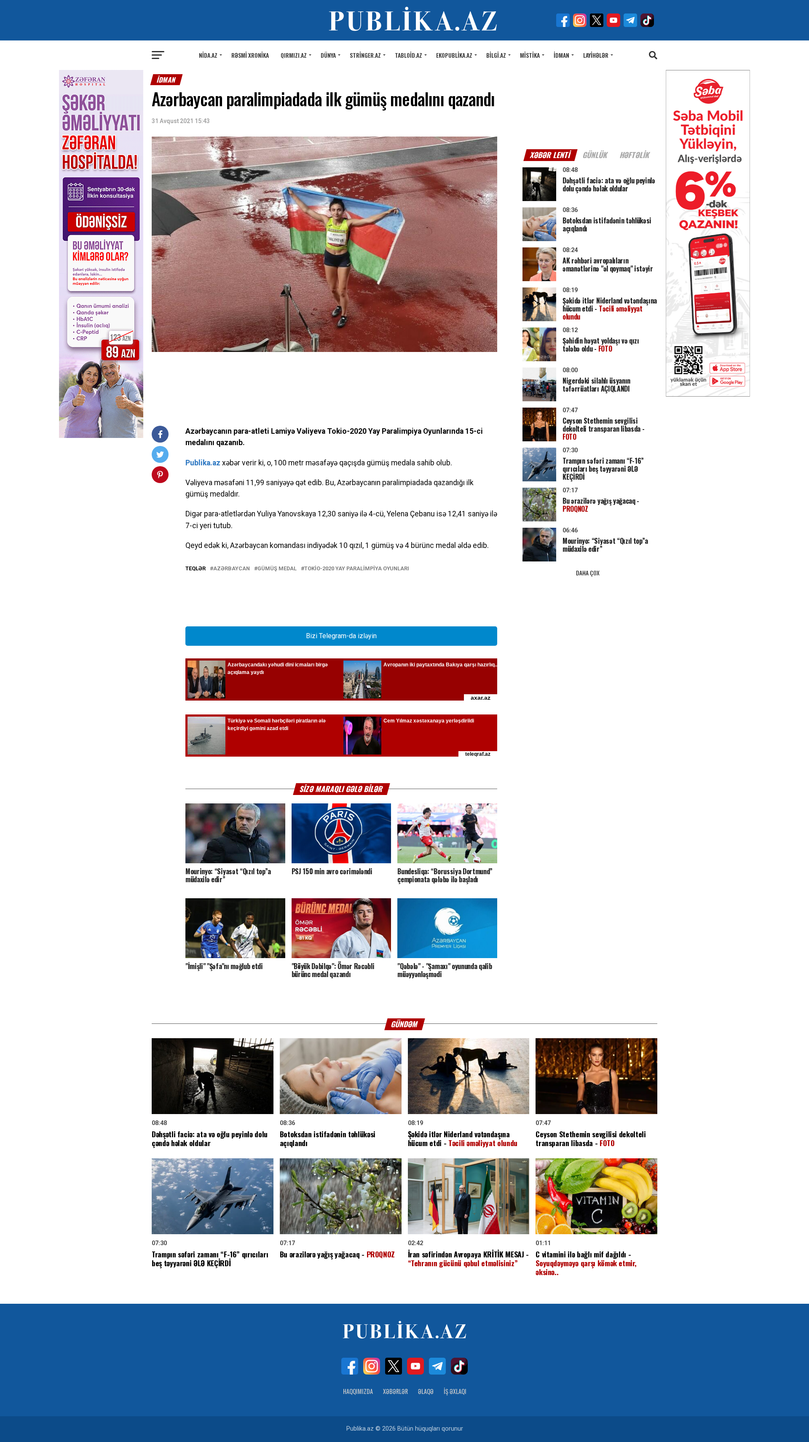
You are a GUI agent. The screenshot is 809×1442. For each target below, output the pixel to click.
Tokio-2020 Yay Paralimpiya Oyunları (356, 569)
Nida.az (208, 55)
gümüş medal (277, 569)
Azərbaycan (231, 569)
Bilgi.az (496, 55)
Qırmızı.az (294, 55)
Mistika (530, 55)
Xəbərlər (395, 1391)
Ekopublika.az (454, 55)
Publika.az (202, 463)
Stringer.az (365, 55)
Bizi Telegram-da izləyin (341, 636)
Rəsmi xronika (250, 55)
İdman (561, 55)
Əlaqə (426, 1391)
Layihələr (595, 55)
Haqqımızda (358, 1391)
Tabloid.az (408, 55)
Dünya (328, 55)
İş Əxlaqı (455, 1391)
